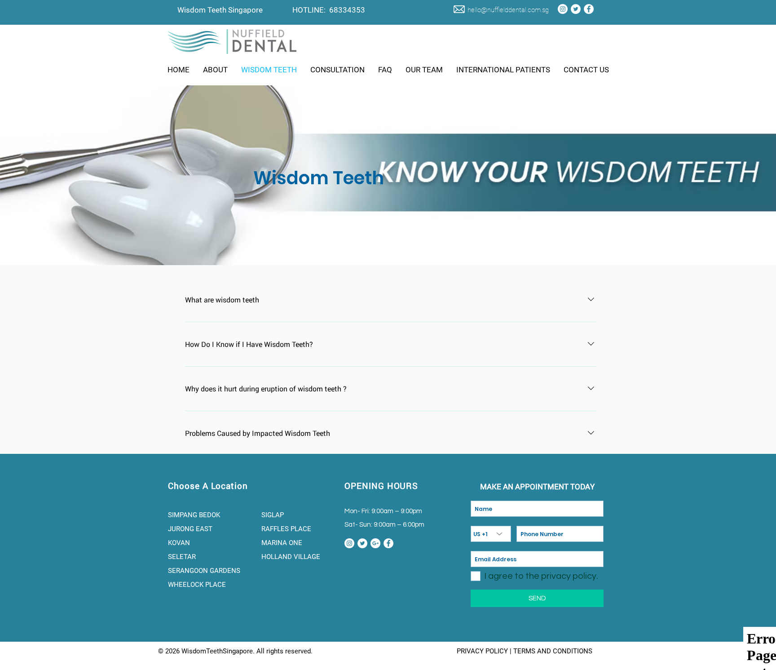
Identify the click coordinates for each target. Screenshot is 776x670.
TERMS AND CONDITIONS (552, 651)
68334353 (347, 9)
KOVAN (180, 543)
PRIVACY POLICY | (485, 651)
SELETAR (183, 557)
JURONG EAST (190, 529)
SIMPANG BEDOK (194, 515)
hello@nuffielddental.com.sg (508, 10)
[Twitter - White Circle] (576, 9)
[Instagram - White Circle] (563, 9)
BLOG (444, 651)
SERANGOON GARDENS (205, 571)
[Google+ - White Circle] (375, 543)
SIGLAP (272, 515)
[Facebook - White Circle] (589, 9)
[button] (215, 69)
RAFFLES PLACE (286, 529)
